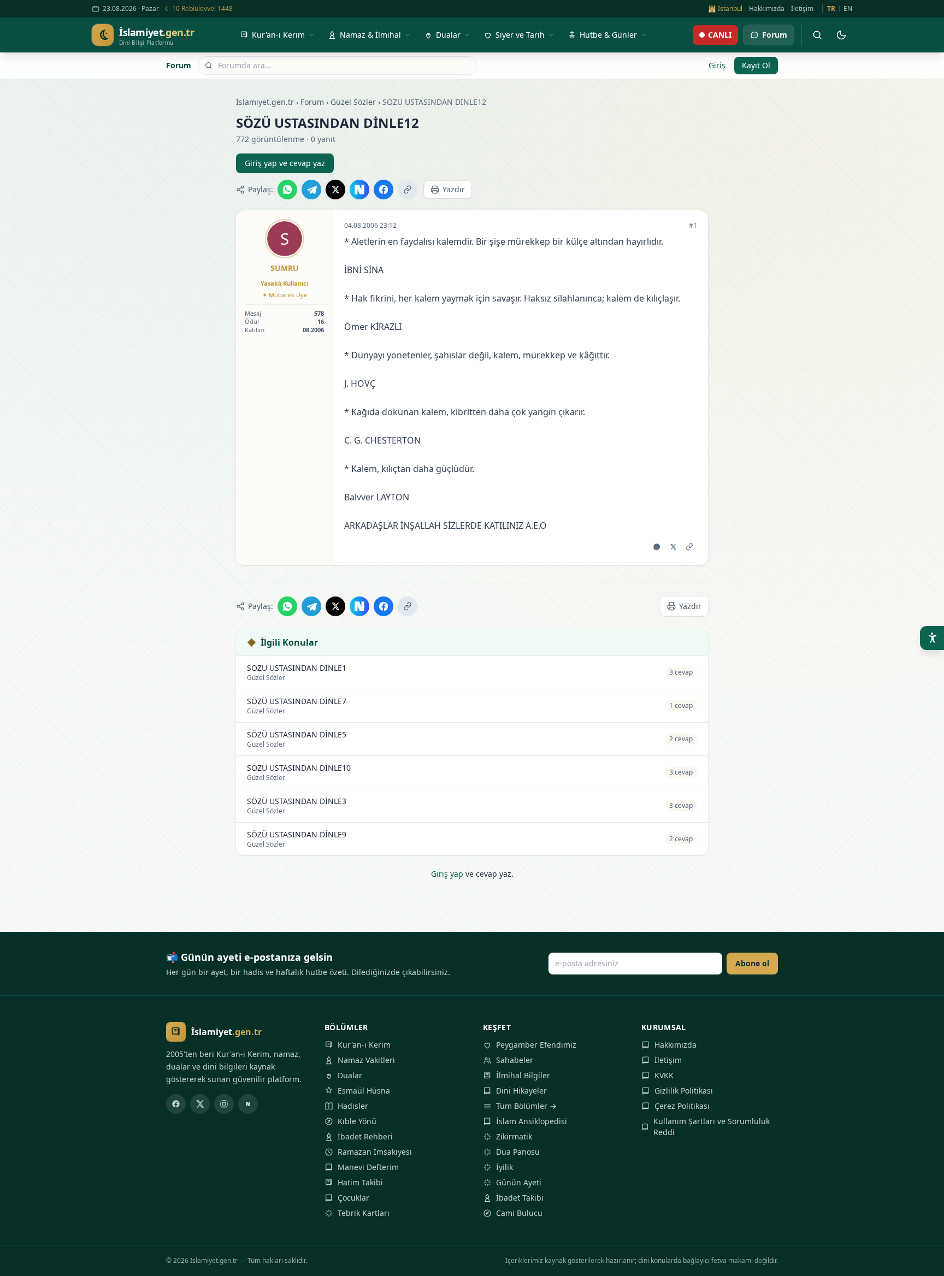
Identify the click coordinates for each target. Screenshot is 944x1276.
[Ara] (817, 35)
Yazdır (453, 189)
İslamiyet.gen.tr (265, 102)
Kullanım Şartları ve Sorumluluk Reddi (711, 1126)
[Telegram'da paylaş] (311, 189)
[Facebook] (176, 1104)
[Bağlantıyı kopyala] (407, 189)
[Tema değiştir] (841, 35)
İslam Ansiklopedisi (531, 1121)
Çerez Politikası (682, 1106)
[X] (200, 1104)
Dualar (350, 1075)
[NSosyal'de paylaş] (359, 189)
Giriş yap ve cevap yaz (285, 163)
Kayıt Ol (756, 65)
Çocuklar (353, 1197)
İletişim (802, 8)
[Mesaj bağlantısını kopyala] (689, 546)
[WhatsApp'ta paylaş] (287, 189)
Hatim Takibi (360, 1182)
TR (831, 8)
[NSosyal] (248, 1104)
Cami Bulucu (519, 1213)
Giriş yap (447, 874)
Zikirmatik (514, 1136)
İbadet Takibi (520, 1197)
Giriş (717, 65)
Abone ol (752, 963)
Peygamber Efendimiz (536, 1044)
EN (847, 8)
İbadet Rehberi (365, 1136)
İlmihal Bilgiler (523, 1075)
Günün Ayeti (518, 1182)
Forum (178, 65)
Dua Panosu (518, 1152)
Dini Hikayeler (521, 1090)
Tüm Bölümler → (526, 1106)
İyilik (504, 1167)
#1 (693, 225)
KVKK (664, 1075)
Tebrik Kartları (364, 1213)
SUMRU (284, 268)
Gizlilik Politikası (683, 1090)
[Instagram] (224, 1104)
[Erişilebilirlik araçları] (932, 638)
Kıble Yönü (357, 1121)
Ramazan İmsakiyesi (375, 1152)
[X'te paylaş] (335, 189)
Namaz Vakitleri (366, 1060)
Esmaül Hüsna (364, 1090)
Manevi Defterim (368, 1167)
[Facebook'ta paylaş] (383, 189)
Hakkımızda (766, 8)
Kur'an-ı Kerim (364, 1044)
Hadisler (353, 1106)
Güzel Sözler (353, 102)
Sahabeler (514, 1060)
